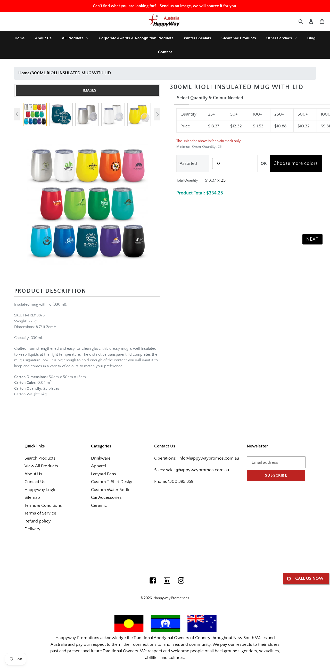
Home (24, 73)
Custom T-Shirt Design (112, 481)
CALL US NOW (309, 578)
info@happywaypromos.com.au (208, 458)
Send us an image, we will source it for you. (198, 6)
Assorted (188, 163)
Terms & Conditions (43, 505)
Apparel (98, 466)
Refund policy (37, 521)
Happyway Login (40, 489)
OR (264, 163)
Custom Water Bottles (112, 489)
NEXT (312, 239)
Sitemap (32, 497)
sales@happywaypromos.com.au (197, 470)
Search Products (39, 458)
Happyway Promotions (171, 598)
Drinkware (101, 458)
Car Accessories (106, 497)
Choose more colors (296, 163)
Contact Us (34, 481)
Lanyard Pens (103, 474)
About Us (33, 474)
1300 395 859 (180, 481)
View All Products (41, 466)
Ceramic (99, 505)
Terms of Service (40, 513)
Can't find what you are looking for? (124, 6)
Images (89, 90)
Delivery (32, 529)
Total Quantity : (187, 180)
